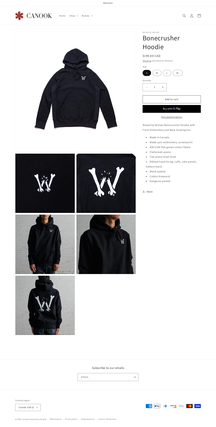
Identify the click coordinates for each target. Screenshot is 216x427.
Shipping (147, 60)
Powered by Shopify (38, 419)
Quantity (147, 80)
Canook (25, 419)
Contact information (107, 419)
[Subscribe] (134, 377)
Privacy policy (71, 419)
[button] (74, 15)
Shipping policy (88, 419)
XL (177, 72)
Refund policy (56, 419)
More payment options (171, 116)
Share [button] (149, 191)
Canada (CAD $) (26, 407)
